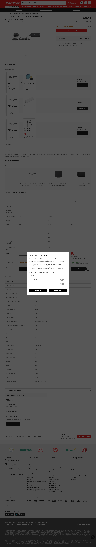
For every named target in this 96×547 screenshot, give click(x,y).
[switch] (62, 280)
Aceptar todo (57, 290)
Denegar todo (38, 290)
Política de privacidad (33, 272)
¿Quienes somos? (42, 272)
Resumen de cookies (50, 272)
